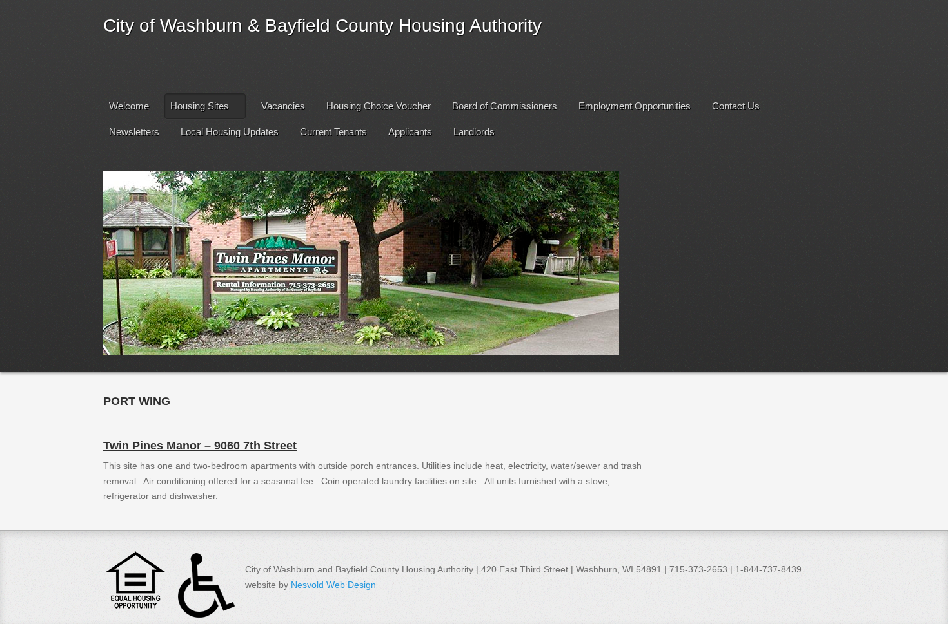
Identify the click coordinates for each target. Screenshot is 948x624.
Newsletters (134, 131)
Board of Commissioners (504, 105)
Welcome (129, 105)
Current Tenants (333, 131)
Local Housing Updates (230, 131)
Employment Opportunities (634, 105)
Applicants (410, 131)
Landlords (474, 131)
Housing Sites (199, 105)
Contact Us (736, 105)
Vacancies (283, 105)
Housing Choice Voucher (378, 105)
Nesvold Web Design (333, 585)
